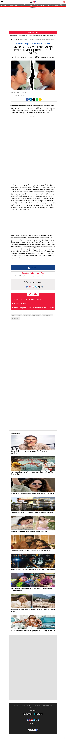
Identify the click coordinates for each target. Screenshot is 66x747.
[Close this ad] (63, 738)
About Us (16, 705)
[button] (27, 99)
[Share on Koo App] (40, 100)
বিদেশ (25, 5)
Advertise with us (37, 705)
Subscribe (29, 705)
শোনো (5, 5)
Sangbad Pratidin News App (33, 273)
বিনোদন (36, 5)
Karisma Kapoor (15, 318)
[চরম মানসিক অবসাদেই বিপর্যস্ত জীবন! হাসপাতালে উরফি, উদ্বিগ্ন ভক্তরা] (33, 523)
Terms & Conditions (47, 705)
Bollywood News (36, 315)
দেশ (21, 5)
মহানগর (11, 5)
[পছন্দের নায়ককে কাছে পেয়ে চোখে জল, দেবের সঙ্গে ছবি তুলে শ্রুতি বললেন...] (33, 542)
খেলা (30, 5)
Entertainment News (16, 315)
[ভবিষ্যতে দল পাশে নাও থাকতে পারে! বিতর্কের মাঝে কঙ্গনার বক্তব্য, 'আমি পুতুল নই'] (33, 485)
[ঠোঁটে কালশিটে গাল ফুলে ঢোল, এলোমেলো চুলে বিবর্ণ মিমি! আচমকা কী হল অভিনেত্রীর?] (33, 442)
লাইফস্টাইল (50, 5)
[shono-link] (64, 2)
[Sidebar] (2, 2)
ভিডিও (61, 5)
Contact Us (22, 705)
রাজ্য (16, 5)
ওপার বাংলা (42, 5)
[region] (33, 19)
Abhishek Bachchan (47, 315)
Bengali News (27, 315)
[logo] (33, 2)
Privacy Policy (33, 707)
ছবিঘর (56, 5)
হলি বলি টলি (16, 39)
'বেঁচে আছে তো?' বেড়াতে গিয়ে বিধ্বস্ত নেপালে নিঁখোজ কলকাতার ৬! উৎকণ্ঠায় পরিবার (27, 35)
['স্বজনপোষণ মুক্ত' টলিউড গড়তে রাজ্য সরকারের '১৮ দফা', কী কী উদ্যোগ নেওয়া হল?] (33, 561)
